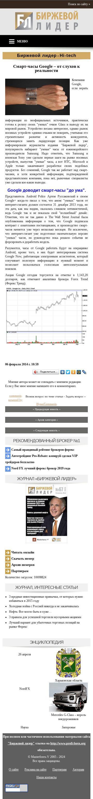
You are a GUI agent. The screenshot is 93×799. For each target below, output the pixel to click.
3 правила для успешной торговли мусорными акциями (45, 617)
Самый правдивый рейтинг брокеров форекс (42, 450)
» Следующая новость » (46, 430)
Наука (24, 727)
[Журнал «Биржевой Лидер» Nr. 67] (46, 514)
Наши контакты (46, 777)
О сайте (14, 769)
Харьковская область (68, 680)
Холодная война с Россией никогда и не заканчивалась (44, 606)
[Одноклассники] (73, 372)
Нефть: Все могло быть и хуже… (30, 611)
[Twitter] (68, 372)
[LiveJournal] (84, 372)
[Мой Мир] (79, 372)
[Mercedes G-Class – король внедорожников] (68, 711)
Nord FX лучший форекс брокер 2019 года (40, 468)
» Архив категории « (46, 419)
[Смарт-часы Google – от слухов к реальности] (37, 114)
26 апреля (24, 654)
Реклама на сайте (36, 769)
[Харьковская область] (68, 676)
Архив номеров (23, 565)
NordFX (24, 689)
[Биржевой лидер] (46, 30)
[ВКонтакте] (62, 372)
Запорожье (68, 727)
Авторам (78, 769)
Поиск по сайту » (79, 4)
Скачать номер (22, 558)
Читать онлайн (22, 552)
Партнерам (19, 571)
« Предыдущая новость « (46, 409)
